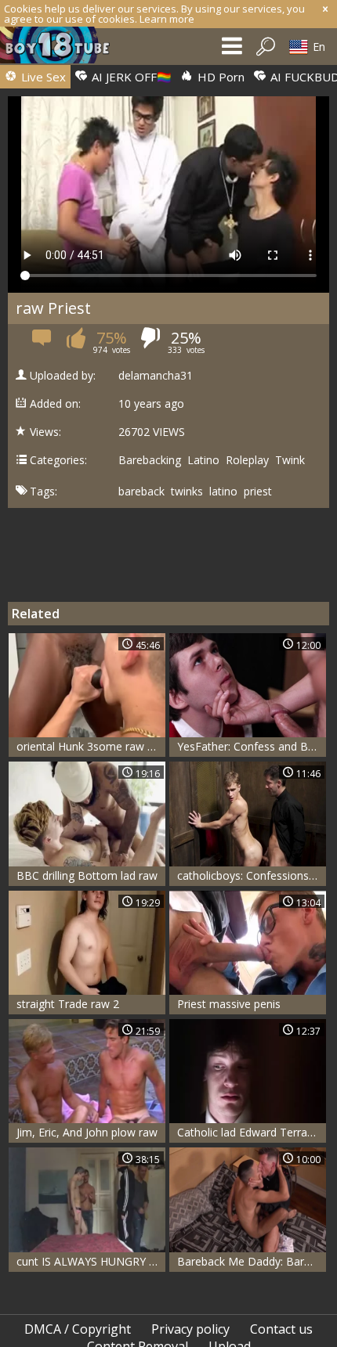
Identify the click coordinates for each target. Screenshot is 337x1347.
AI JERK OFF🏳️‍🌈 (130, 77)
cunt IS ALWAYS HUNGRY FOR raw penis (90, 1261)
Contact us (281, 1329)
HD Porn (219, 77)
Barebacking (149, 460)
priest (258, 491)
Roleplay (247, 460)
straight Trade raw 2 (67, 1003)
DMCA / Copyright (77, 1329)
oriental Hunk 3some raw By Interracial (90, 746)
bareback (141, 491)
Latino (203, 460)
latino (223, 491)
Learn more (167, 19)
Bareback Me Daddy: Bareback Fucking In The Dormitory (251, 1261)
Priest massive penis (229, 1003)
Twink (290, 460)
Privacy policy (190, 1329)
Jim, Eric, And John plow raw (87, 1132)
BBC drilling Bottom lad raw (87, 875)
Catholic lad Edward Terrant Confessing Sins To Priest (251, 1132)
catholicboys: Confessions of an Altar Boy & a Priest (251, 875)
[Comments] (43, 342)
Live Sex (42, 77)
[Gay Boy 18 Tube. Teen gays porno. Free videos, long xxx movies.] (62, 49)
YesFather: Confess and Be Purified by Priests (251, 746)
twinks (187, 491)
